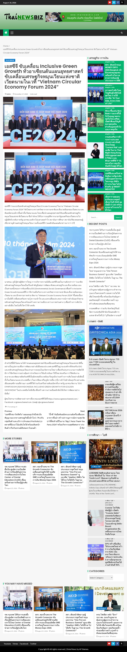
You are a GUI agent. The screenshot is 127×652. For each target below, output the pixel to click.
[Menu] (11, 33)
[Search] (121, 32)
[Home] (6, 32)
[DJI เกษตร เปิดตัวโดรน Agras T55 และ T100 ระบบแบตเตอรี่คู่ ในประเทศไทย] (105, 341)
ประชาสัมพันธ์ (10, 60)
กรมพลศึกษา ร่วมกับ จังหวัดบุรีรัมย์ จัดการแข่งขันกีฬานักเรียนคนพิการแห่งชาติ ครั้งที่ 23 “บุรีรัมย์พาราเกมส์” (105, 312)
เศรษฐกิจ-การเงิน (109, 62)
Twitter (33, 643)
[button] (11, 33)
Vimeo (15, 643)
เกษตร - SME (106, 353)
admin (9, 94)
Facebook (24, 643)
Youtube (7, 643)
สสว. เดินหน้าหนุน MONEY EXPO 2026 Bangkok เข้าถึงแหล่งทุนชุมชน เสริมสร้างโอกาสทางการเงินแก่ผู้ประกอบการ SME (113, 73)
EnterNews (71, 649)
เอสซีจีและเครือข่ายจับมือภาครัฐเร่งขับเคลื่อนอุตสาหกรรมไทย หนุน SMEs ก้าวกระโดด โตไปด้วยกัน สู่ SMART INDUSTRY (113, 181)
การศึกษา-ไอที (96, 466)
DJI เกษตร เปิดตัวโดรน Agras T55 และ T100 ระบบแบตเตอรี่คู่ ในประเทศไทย (104, 362)
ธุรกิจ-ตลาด (108, 85)
